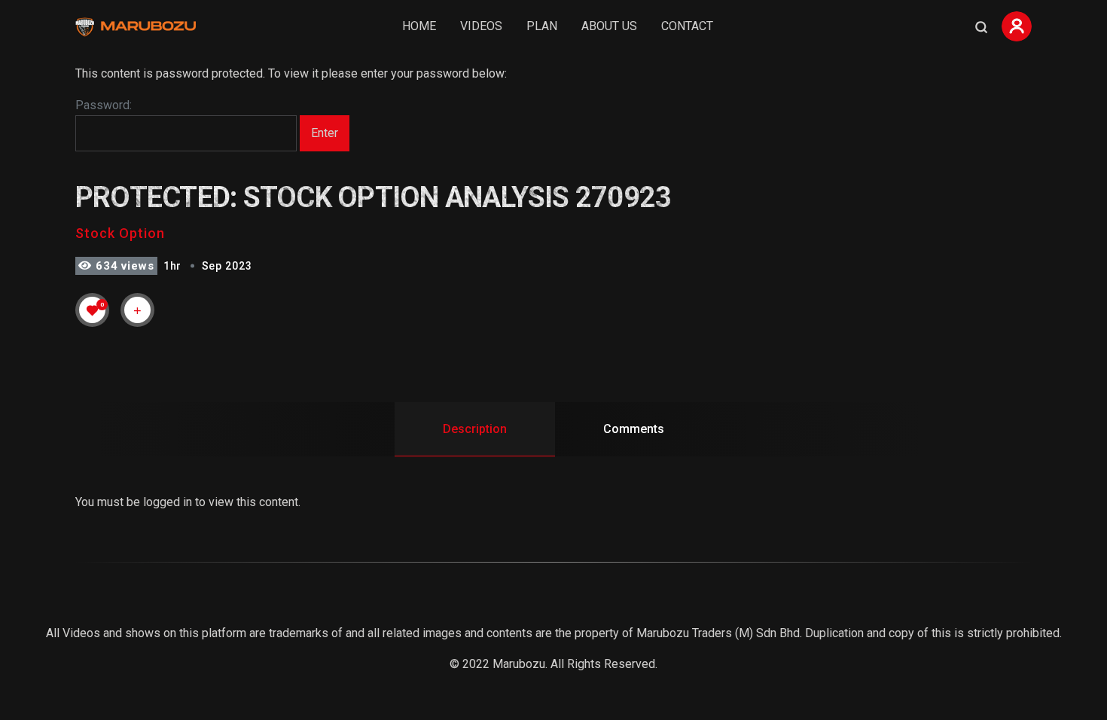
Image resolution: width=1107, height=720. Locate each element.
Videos (481, 26)
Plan (541, 26)
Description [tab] (475, 429)
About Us (609, 26)
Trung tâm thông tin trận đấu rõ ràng (111, 680)
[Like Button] (92, 310)
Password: (103, 105)
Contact (687, 26)
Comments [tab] (633, 429)
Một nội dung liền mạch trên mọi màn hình (127, 662)
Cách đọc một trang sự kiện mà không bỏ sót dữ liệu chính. (171, 698)
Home (419, 26)
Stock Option (120, 233)
